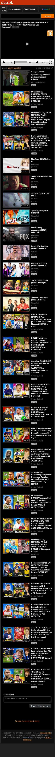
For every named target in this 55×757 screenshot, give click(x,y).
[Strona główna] (7, 3)
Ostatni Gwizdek (14, 68)
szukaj (48, 16)
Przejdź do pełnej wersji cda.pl (27, 721)
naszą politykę (45, 733)
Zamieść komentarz (40, 706)
